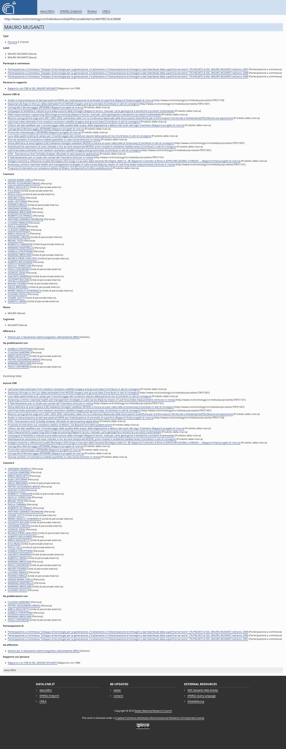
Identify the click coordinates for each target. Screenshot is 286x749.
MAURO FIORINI (17, 283)
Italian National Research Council (153, 710)
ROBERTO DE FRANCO (20, 215)
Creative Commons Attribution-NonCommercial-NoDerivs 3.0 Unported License (159, 718)
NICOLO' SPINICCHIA (19, 265)
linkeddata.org (196, 701)
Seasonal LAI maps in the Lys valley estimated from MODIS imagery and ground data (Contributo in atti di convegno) (73, 103)
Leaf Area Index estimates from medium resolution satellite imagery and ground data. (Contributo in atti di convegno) (74, 150)
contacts (118, 695)
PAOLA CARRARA (17, 226)
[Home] (18, 7)
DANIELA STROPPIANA (20, 251)
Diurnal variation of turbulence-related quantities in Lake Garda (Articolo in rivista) (54, 139)
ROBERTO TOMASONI (20, 244)
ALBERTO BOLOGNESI (20, 262)
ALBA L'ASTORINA (17, 201)
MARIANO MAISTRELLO (21, 247)
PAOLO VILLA (15, 194)
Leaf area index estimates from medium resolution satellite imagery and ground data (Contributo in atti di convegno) (74, 121)
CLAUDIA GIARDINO (19, 230)
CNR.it (106, 11)
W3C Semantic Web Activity (203, 690)
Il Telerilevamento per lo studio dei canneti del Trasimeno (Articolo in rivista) (50, 157)
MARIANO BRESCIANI (19, 212)
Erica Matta (14, 190)
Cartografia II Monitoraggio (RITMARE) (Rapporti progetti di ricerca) (46, 128)
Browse (92, 11)
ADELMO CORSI (16, 197)
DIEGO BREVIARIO (18, 287)
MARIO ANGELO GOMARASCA (24, 290)
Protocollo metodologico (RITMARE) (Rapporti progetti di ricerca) (44, 132)
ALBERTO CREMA (17, 301)
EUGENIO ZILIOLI (17, 294)
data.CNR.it (47, 11)
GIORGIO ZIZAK (16, 272)
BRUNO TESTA (16, 240)
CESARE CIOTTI (16, 297)
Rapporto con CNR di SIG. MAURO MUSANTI (32, 88)
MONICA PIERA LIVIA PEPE (22, 258)
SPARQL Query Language (202, 695)
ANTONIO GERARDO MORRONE (25, 219)
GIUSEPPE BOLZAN (18, 280)
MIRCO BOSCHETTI (18, 187)
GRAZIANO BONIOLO (19, 208)
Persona (12, 42)
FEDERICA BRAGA (17, 205)
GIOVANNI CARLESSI (19, 237)
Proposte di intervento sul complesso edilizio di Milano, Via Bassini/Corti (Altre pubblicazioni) (60, 168)
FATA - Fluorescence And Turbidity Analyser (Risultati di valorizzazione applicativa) (53, 153)
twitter (117, 690)
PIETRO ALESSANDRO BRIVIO (24, 183)
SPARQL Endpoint (71, 11)
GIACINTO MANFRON (20, 276)
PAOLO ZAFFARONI (18, 269)
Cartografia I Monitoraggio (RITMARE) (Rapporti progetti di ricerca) (45, 107)
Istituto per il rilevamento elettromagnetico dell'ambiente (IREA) (44, 337)
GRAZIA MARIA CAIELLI (20, 180)
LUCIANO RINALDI (18, 222)
